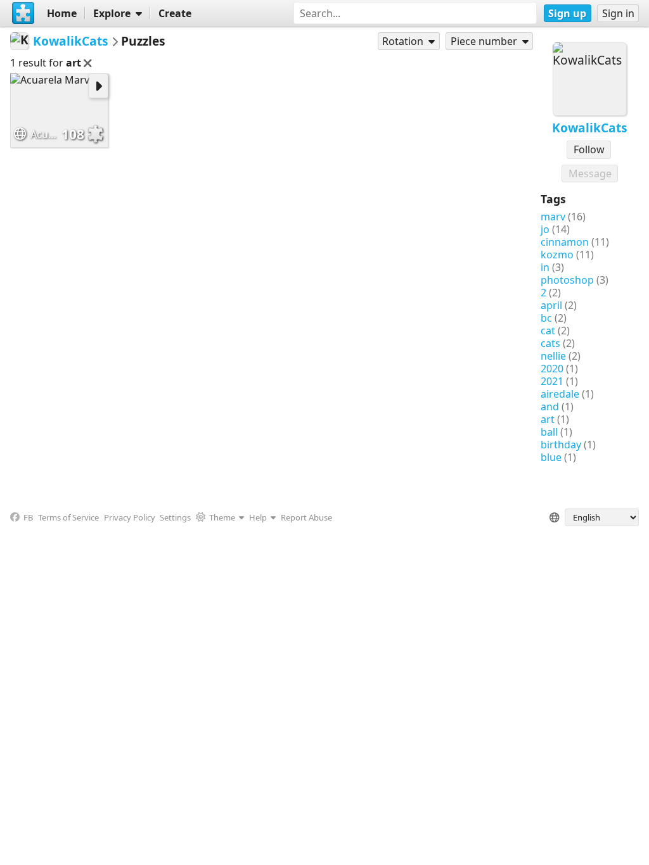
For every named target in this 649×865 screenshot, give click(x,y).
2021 (552, 381)
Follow (589, 149)
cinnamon (565, 242)
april (551, 305)
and (550, 407)
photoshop (567, 280)
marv (553, 217)
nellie (553, 356)
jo (545, 229)
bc (546, 318)
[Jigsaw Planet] (23, 13)
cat (548, 331)
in (545, 267)
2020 (552, 369)
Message (590, 173)
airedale (560, 394)
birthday (561, 444)
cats (550, 343)
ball (549, 432)
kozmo (557, 255)
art (548, 419)
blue (551, 457)
